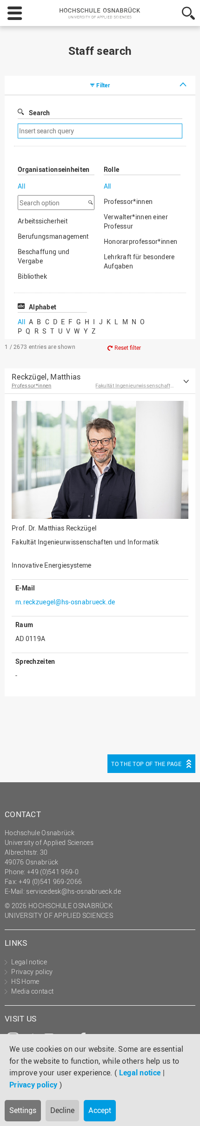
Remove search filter (137, 131)
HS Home (25, 981)
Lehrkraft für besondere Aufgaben (139, 261)
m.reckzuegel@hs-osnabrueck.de (65, 601)
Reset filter (127, 347)
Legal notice (140, 1072)
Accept (99, 1110)
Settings (22, 1110)
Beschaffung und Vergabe (44, 256)
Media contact (32, 991)
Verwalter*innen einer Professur (136, 221)
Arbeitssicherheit (42, 220)
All (21, 186)
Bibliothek (32, 276)
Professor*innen (128, 201)
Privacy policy (33, 1085)
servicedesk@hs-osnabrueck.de (73, 891)
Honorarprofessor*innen (141, 241)
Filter (103, 85)
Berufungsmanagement (53, 236)
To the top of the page (146, 763)
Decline (62, 1110)
